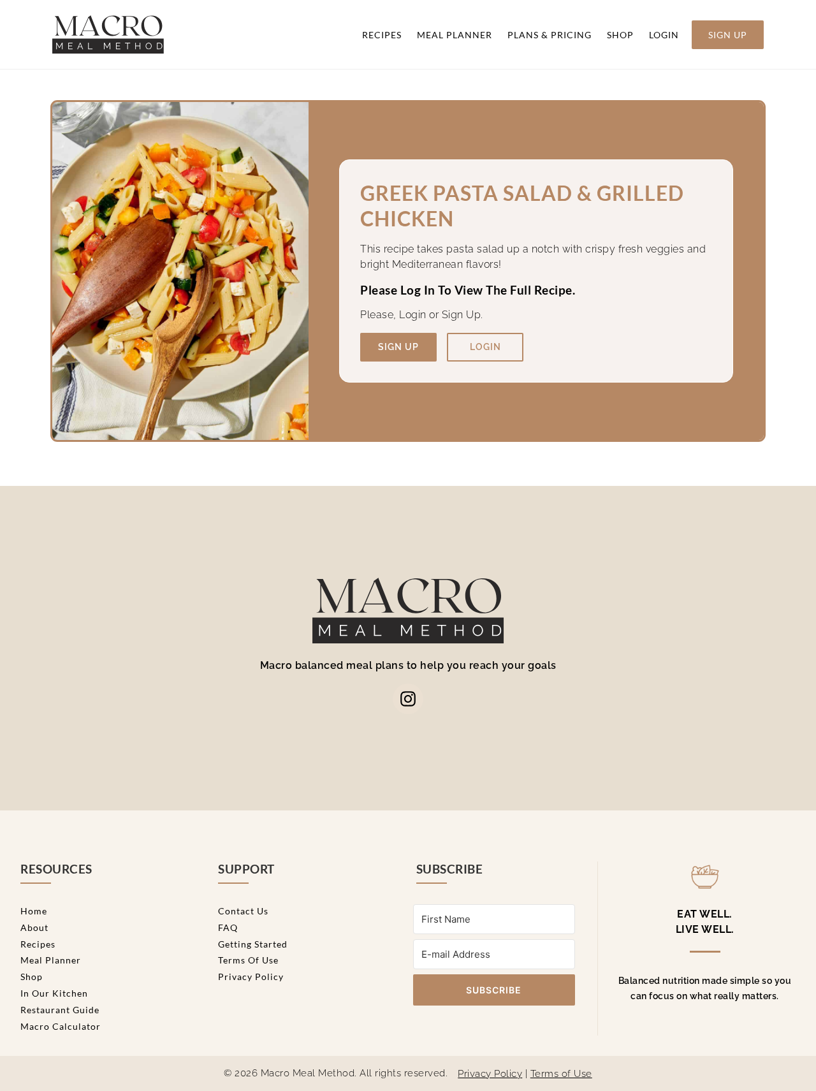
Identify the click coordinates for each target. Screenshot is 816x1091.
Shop (620, 34)
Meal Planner (454, 34)
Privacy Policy (251, 976)
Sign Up (727, 34)
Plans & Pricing (549, 34)
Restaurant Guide (59, 1009)
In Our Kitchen (54, 993)
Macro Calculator (60, 1026)
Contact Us (243, 910)
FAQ (228, 927)
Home (33, 910)
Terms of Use (248, 960)
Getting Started (253, 944)
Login (664, 34)
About (34, 927)
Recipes (382, 34)
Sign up (398, 347)
